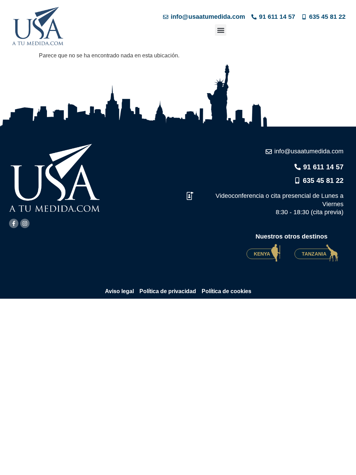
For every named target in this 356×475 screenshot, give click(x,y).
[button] (220, 30)
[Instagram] (25, 223)
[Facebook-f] (13, 223)
